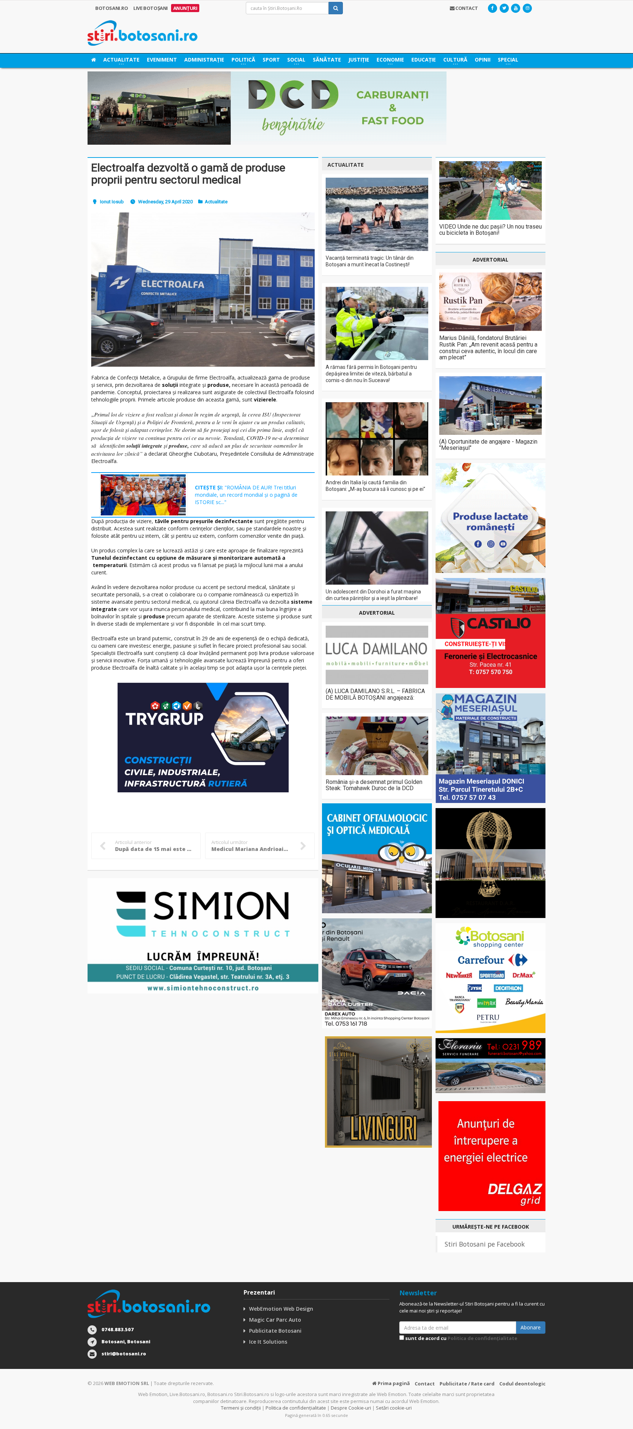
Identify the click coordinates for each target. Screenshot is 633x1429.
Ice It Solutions (268, 1341)
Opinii (483, 59)
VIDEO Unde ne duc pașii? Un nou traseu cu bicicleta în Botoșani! (490, 230)
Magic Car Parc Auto (275, 1319)
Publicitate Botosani (275, 1330)
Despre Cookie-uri (351, 1407)
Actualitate (216, 201)
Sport (271, 59)
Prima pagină (393, 1383)
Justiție (358, 59)
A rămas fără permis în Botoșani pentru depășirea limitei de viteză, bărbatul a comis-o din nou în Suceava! (371, 373)
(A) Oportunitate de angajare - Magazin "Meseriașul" (488, 445)
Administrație (204, 59)
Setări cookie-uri (394, 1407)
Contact (425, 1383)
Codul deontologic (522, 1383)
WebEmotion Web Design (281, 1308)
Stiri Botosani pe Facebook (485, 1244)
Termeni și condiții (241, 1407)
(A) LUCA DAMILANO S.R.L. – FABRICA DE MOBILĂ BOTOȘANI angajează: (375, 694)
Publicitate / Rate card (467, 1383)
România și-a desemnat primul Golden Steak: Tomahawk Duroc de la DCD (374, 785)
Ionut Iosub (112, 201)
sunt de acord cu (460, 1338)
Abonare (531, 1327)
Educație (423, 59)
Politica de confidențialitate (482, 1338)
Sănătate (327, 59)
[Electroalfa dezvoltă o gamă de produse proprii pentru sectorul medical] (203, 289)
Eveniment (162, 59)
